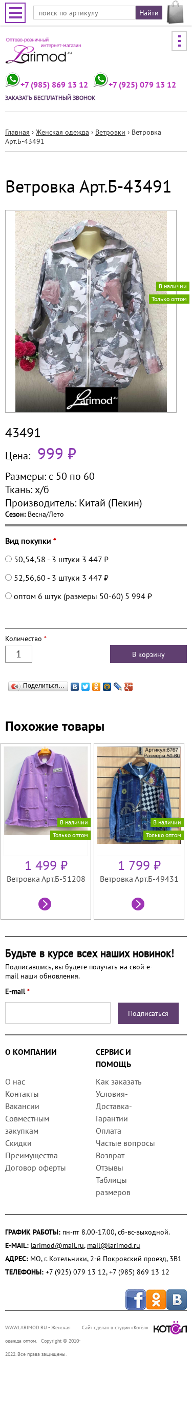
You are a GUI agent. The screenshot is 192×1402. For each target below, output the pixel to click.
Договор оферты (35, 1167)
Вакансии (22, 1106)
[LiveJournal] (118, 684)
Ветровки (110, 132)
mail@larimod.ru (113, 1245)
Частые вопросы (125, 1143)
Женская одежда (62, 132)
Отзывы (109, 1167)
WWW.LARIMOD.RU (26, 1327)
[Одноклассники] (96, 684)
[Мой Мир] (107, 684)
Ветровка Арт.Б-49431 (139, 879)
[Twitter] (85, 684)
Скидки (18, 1143)
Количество (26, 638)
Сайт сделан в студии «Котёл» (115, 1327)
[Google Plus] (128, 684)
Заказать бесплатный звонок (50, 97)
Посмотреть (46, 905)
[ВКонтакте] (75, 684)
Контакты (22, 1094)
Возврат (110, 1155)
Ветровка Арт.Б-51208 (46, 879)
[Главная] (43, 54)
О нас (15, 1081)
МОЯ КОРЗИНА (175, 12)
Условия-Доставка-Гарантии (114, 1106)
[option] (47, 831)
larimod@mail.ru (57, 1245)
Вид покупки (30, 541)
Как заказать (118, 1081)
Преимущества (31, 1155)
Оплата (108, 1130)
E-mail (17, 991)
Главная (17, 132)
